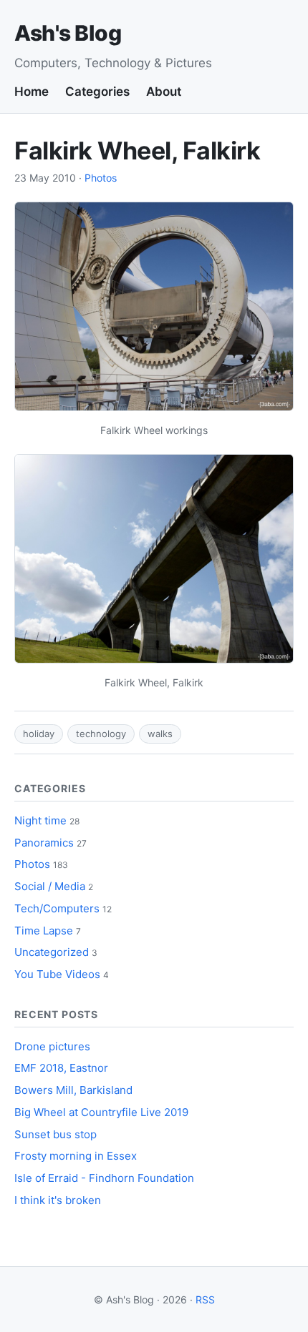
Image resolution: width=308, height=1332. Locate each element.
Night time (40, 820)
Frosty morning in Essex (75, 1156)
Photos (101, 178)
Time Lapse (43, 930)
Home (31, 91)
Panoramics (44, 842)
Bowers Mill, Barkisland (73, 1090)
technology (101, 733)
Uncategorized (51, 952)
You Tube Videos (57, 974)
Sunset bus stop (55, 1134)
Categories (97, 91)
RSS (205, 1299)
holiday (38, 733)
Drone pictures (52, 1046)
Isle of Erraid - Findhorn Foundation (104, 1178)
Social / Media (49, 886)
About (163, 91)
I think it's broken (57, 1200)
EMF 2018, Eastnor (61, 1068)
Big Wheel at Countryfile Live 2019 (101, 1112)
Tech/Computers (57, 908)
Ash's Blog (67, 33)
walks (160, 733)
